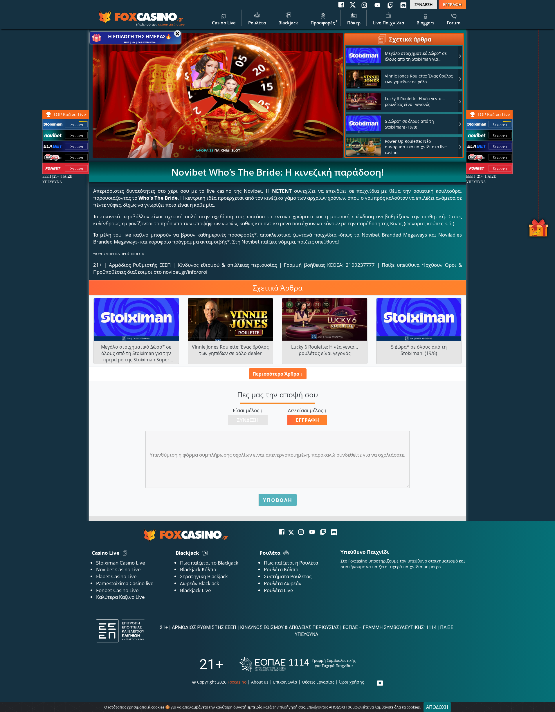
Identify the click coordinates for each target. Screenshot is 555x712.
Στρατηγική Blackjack (204, 576)
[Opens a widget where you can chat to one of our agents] (530, 699)
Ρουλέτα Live (278, 590)
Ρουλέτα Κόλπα (281, 569)
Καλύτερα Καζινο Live (120, 597)
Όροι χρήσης (351, 682)
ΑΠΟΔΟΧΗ (437, 707)
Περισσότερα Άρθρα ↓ (278, 374)
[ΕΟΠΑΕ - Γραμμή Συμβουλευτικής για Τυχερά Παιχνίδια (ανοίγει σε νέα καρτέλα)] (297, 664)
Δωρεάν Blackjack (199, 583)
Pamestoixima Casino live (125, 583)
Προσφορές (323, 23)
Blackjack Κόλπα (198, 569)
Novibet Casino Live (118, 569)
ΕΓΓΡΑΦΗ (452, 4)
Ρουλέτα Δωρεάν (282, 583)
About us (260, 682)
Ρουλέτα (257, 23)
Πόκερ (354, 23)
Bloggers (425, 23)
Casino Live (224, 23)
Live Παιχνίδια (388, 23)
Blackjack (288, 23)
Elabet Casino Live (116, 576)
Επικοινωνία (285, 682)
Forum (453, 23)
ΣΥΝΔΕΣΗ (424, 4)
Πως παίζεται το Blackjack (209, 562)
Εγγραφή (500, 124)
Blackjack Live (195, 590)
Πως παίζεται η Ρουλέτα (291, 562)
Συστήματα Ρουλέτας (287, 576)
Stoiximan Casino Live (120, 562)
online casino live (171, 24)
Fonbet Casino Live (117, 590)
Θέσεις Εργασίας (318, 682)
